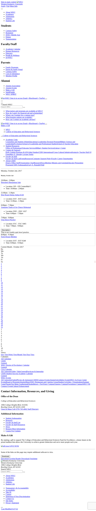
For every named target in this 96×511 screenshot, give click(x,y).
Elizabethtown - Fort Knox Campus (41, 384)
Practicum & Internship (35, 371)
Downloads (5, 456)
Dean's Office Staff (13, 163)
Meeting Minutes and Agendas (56, 163)
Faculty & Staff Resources (15, 425)
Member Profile (11, 76)
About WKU (10, 12)
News (43, 163)
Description (6, 230)
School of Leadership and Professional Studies (39, 144)
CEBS (3, 361)
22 (2, 308)
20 (2, 304)
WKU (8, 130)
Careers (8, 494)
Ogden (14, 380)
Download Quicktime (29, 459)
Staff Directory (33, 409)
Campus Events (44, 380)
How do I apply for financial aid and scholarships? (24, 113)
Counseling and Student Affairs (17, 142)
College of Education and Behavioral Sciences (23, 132)
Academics (10, 14)
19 (2, 302)
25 (2, 314)
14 (2, 291)
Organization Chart (27, 163)
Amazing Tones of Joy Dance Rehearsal (16, 207)
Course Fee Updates (13, 431)
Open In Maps (6, 409)
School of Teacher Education (67, 144)
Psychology (18, 144)
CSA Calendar (6, 369)
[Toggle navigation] (2, 136)
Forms (22, 159)
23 (2, 310)
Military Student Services (45, 148)
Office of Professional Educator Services (21, 148)
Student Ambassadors (14, 418)
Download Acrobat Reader (11, 459)
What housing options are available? (19, 117)
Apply (3, 6)
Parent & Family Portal (14, 69)
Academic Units (12, 140)
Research (37, 163)
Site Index (9, 501)
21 (2, 306)
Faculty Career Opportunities (62, 159)
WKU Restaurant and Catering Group (44, 382)
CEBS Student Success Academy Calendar (17, 374)
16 (2, 295)
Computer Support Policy (42, 159)
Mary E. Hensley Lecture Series (21, 154)
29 (2, 323)
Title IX (8, 492)
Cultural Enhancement (21, 386)
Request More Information (15, 429)
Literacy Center (60, 148)
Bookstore (9, 33)
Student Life (10, 21)
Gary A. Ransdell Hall (36, 165)
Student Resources (12, 146)
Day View (5, 355)
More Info (13, 6)
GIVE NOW (14, 446)
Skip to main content (8, 2)
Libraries (22, 382)
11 (2, 285)
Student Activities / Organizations (70, 382)
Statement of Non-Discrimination (18, 497)
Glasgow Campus (60, 384)
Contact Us (10, 499)
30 (2, 325)
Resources (29, 159)
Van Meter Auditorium (19, 384)
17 (2, 298)
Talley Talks (16, 371)
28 (2, 321)
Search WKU (6, 105)
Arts (56, 380)
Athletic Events (64, 380)
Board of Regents (12, 382)
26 (2, 317)
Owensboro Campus (75, 384)
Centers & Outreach (13, 150)
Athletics (9, 19)
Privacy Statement (12, 503)
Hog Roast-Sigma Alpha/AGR (12, 195)
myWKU (9, 58)
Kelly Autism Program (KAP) (17, 152)
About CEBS (11, 161)
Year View (30, 355)
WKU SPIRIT (11, 94)
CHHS (35, 380)
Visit (7, 6)
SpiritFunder (10, 92)
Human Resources (12, 51)
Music (28, 382)
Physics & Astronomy (25, 380)
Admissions (10, 16)
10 (2, 283)
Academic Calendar (13, 49)
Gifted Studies (33, 152)
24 (2, 312)
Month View (22, 355)
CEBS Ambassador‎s (20, 165)
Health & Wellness (12, 55)
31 (2, 327)
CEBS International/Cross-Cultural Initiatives (55, 152)
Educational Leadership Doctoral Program (44, 142)
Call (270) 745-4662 (20, 409)
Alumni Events (11, 88)
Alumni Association (13, 86)
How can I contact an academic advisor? (20, 119)
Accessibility (10, 490)
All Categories (6, 371)
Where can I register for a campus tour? (20, 115)
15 (2, 293)
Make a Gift (10, 90)
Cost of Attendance (13, 74)
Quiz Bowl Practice (8, 220)
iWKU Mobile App (13, 35)
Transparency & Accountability (17, 488)
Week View (13, 355)
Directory (9, 53)
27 (2, 319)
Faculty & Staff (11, 157)
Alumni (52, 380)
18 (2, 300)
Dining (8, 37)
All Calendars (6, 359)
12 (2, 287)
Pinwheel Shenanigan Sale (11, 182)
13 (2, 289)
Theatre (8, 384)
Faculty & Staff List (13, 159)
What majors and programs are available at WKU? (24, 111)
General (4, 363)
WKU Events (6, 378)
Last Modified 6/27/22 (9, 509)
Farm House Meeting (9, 237)
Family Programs (12, 67)
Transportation (11, 39)
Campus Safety (11, 31)
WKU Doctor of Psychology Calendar (15, 365)
